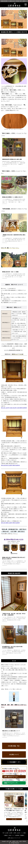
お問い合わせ (11, 838)
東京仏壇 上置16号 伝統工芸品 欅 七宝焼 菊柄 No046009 (14, 407)
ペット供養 (23, 833)
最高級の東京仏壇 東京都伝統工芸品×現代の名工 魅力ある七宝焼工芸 (14, 558)
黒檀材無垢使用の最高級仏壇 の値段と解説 (12, 159)
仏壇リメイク (11, 835)
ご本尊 (14, 833)
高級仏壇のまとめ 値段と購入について (11, 730)
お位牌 (10, 833)
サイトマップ (17, 838)
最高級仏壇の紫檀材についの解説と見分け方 (12, 197)
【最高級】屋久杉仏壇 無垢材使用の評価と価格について (14, 235)
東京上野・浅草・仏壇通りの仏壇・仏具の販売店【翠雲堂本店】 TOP (13, 8)
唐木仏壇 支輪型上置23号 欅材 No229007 (10, 522)
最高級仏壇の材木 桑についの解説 (10, 271)
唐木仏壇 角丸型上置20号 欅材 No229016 (10, 465)
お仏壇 (6, 833)
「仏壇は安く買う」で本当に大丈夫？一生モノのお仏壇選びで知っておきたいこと (14, 809)
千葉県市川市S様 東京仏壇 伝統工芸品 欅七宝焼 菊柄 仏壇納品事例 (13, 614)
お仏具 (18, 833)
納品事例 (17, 835)
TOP (3, 833)
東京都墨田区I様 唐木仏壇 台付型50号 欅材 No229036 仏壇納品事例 (12, 647)
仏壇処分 (6, 835)
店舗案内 (22, 835)
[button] (26, 807)
